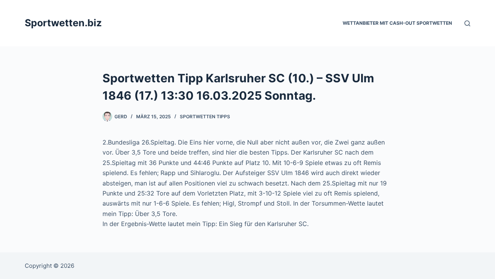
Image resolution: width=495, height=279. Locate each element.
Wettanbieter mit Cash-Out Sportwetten (397, 23)
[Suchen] (467, 23)
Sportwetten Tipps (205, 116)
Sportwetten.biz (63, 23)
